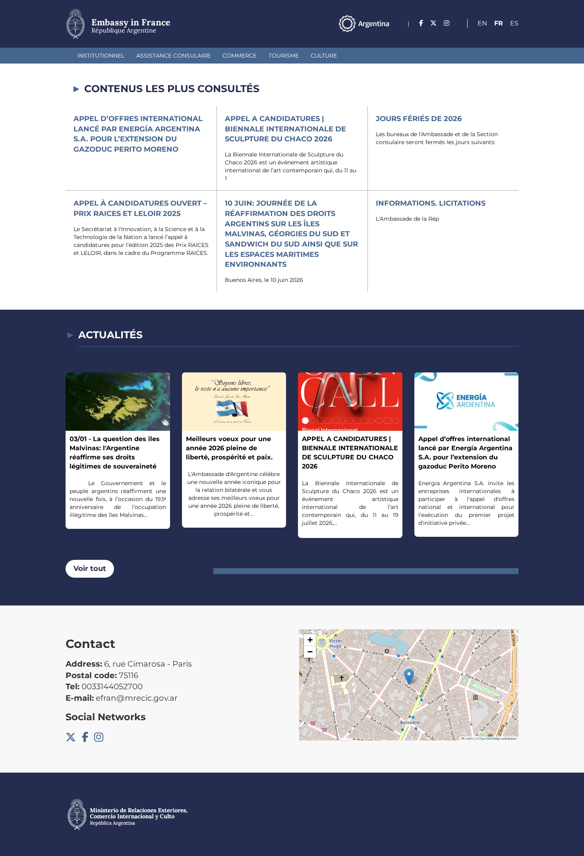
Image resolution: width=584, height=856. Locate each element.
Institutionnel (100, 55)
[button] (409, 677)
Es (514, 23)
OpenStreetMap (489, 738)
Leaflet (469, 738)
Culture (324, 55)
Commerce (239, 55)
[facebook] (421, 23)
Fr (498, 23)
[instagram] (446, 23)
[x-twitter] (433, 23)
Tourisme (284, 55)
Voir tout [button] (89, 568)
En (482, 23)
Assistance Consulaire (173, 55)
